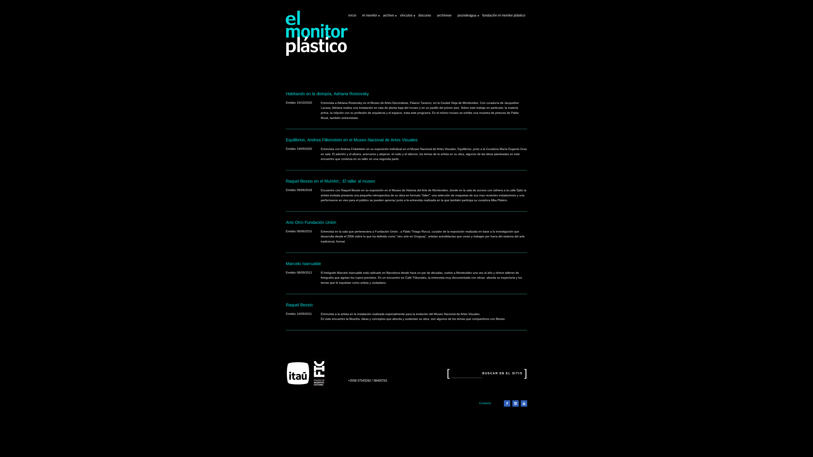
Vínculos (406, 17)
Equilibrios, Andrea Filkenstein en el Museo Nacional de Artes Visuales (352, 140)
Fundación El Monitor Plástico (503, 15)
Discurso (424, 15)
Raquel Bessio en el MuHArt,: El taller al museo (330, 181)
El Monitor (370, 17)
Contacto (485, 403)
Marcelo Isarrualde (303, 263)
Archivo (389, 17)
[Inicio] (317, 33)
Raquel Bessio (299, 305)
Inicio (352, 15)
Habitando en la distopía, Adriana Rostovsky (327, 93)
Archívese (444, 15)
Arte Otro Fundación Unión (311, 222)
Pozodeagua (467, 17)
